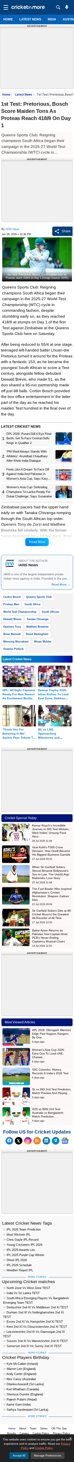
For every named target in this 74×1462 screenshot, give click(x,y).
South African (50, 611)
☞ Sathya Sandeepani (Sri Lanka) (25, 1409)
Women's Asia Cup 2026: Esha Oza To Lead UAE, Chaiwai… (48, 1053)
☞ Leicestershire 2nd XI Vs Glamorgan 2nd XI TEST (34, 1332)
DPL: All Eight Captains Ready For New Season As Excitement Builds (18, 694)
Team (33, 1428)
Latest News (23, 94)
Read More (37, 542)
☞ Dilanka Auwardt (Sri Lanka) (23, 1384)
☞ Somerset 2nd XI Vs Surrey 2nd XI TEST (32, 1346)
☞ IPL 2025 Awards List (19, 1250)
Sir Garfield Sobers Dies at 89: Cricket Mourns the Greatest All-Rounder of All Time (52, 914)
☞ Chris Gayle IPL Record (20, 1239)
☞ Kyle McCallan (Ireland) (20, 1363)
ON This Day (59, 1428)
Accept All (19, 1455)
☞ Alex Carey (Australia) (19, 1379)
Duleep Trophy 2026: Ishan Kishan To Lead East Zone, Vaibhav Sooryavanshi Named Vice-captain (53, 698)
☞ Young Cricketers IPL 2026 (22, 1244)
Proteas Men (11, 604)
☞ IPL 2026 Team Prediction (22, 1229)
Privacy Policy (61, 1433)
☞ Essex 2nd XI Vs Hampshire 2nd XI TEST (33, 1321)
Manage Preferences (47, 1455)
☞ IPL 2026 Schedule (17, 1265)
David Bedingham (37, 634)
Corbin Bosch (12, 596)
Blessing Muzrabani (16, 641)
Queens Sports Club (39, 596)
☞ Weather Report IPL (18, 1270)
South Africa (32, 604)
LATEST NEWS (30, 19)
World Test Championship (19, 611)
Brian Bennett (12, 634)
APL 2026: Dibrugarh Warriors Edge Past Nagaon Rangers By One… (51, 1033)
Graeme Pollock (13, 648)
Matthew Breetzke (37, 626)
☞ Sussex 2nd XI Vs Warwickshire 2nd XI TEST (35, 1341)
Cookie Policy (41, 1433)
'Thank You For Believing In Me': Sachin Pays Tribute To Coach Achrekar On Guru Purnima (18, 737)
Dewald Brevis (12, 619)
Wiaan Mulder (42, 641)
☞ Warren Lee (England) (19, 1369)
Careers (24, 1433)
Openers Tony (12, 626)
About (22, 1428)
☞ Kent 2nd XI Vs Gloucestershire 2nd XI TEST (35, 1326)
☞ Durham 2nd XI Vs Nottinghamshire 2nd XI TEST (33, 1313)
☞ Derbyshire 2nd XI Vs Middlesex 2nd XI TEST (35, 1307)
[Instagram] (28, 1141)
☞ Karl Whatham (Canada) (21, 1389)
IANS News (12, 229)
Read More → (61, 584)
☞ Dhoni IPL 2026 (15, 1260)
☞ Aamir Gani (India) (17, 1404)
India (52, 19)
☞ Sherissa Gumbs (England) (23, 1394)
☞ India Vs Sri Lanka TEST (21, 1293)
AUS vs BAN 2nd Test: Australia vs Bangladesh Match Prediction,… (47, 1112)
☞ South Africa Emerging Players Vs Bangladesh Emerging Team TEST (36, 1298)
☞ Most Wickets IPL (16, 1234)
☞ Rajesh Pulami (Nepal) (20, 1399)
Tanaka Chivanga (37, 619)
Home (8, 19)
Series (44, 1428)
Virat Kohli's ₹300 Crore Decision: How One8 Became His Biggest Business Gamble (51, 851)
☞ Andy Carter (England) (19, 1374)
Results (11, 1433)
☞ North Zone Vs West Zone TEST (26, 1288)
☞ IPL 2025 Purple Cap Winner (23, 1255)
